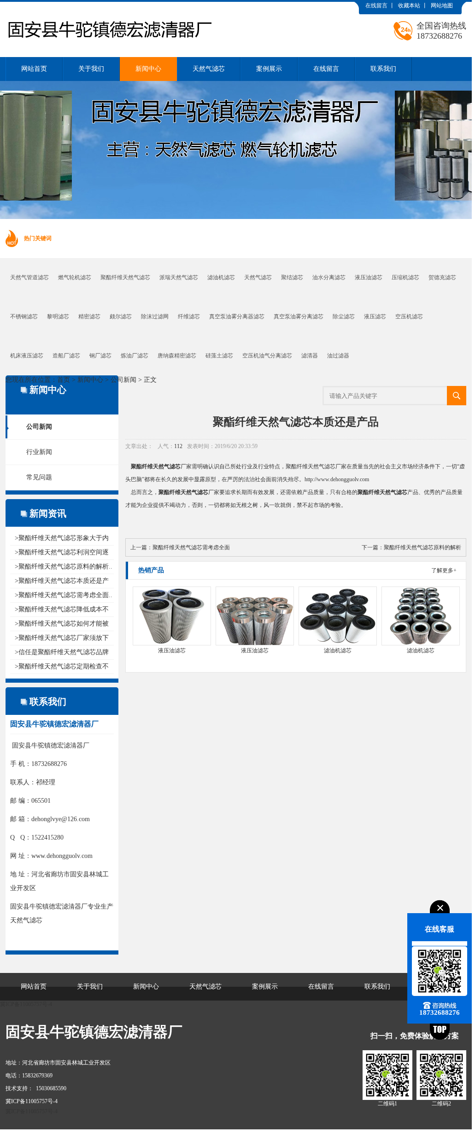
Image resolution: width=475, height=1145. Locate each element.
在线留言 (376, 5)
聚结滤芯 (292, 277)
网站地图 (442, 5)
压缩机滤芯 (405, 277)
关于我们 (91, 68)
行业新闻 (39, 452)
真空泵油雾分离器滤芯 (236, 316)
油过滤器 (338, 355)
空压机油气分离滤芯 (267, 355)
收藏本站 (409, 5)
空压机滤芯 (409, 316)
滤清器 (309, 355)
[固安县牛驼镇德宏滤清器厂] (109, 9)
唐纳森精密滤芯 (177, 355)
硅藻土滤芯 (219, 355)
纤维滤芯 (189, 316)
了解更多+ (444, 570)
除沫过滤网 (155, 316)
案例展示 (269, 68)
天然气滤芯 (209, 68)
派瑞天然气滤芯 (178, 277)
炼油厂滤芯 (134, 355)
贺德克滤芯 (442, 277)
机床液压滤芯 (26, 355)
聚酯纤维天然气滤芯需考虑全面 (191, 547)
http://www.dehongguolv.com (337, 479)
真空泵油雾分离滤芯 (298, 316)
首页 (63, 379)
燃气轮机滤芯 (74, 277)
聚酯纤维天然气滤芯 (125, 277)
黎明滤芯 (58, 316)
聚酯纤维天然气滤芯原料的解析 (422, 547)
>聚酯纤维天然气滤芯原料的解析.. (63, 566)
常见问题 (39, 477)
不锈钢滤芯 (24, 316)
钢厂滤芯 (100, 355)
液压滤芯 (375, 316)
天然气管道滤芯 (29, 277)
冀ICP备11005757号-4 (26, 1004)
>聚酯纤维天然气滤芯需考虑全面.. (63, 595)
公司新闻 (123, 379)
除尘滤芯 (344, 316)
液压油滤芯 (368, 277)
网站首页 (34, 68)
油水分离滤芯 (329, 277)
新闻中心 (148, 68)
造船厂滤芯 (66, 355)
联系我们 (383, 68)
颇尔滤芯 (121, 316)
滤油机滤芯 (221, 277)
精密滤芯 (89, 316)
